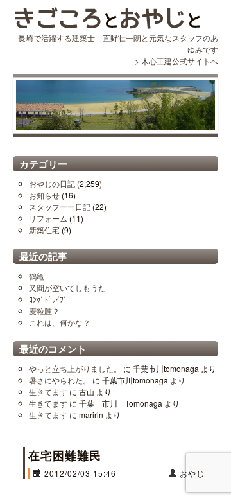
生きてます (48, 391)
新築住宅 (44, 229)
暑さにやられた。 (59, 379)
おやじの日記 (52, 183)
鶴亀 (36, 275)
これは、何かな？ (59, 322)
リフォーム (48, 218)
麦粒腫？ (44, 310)
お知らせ (44, 194)
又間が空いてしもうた (67, 287)
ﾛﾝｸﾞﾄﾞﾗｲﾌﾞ (48, 299)
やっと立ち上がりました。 (75, 368)
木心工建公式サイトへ (179, 60)
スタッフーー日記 (59, 206)
